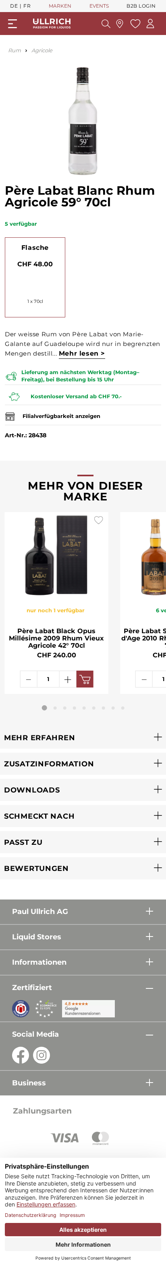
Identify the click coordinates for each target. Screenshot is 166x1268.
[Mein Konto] (150, 23)
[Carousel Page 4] (74, 708)
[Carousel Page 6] (93, 708)
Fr (27, 6)
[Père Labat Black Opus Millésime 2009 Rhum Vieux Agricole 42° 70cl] (56, 555)
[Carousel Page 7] (103, 708)
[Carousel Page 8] (113, 708)
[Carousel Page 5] (84, 708)
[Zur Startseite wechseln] (52, 24)
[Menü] (12, 24)
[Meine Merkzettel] (134, 24)
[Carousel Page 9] (122, 708)
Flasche (35, 247)
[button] (83, 738)
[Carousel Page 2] (55, 708)
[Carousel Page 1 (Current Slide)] (44, 707)
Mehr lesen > (82, 353)
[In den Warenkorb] (84, 679)
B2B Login (141, 6)
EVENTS (99, 6)
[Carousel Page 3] (64, 708)
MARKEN (60, 6)
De (14, 6)
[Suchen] (106, 24)
